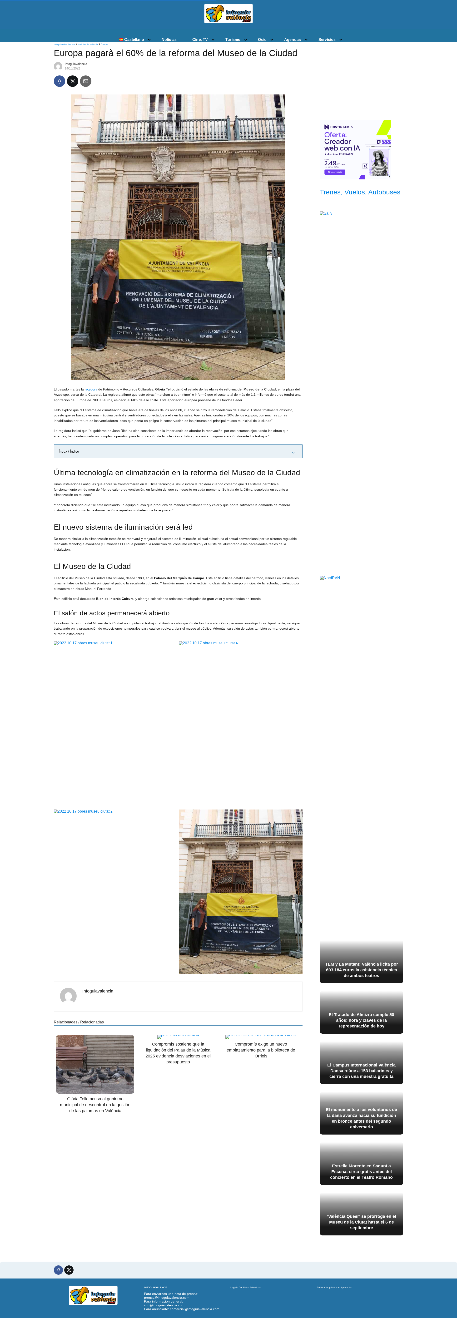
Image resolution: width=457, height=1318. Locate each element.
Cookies (243, 1287)
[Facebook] (59, 81)
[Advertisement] (361, 79)
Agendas (292, 40)
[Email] (85, 81)
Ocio (262, 40)
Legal (233, 1287)
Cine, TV (200, 40)
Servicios (327, 40)
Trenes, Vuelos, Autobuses (360, 192)
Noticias (169, 40)
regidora (91, 389)
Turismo (232, 40)
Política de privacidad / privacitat (334, 1287)
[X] (72, 81)
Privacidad (255, 1287)
